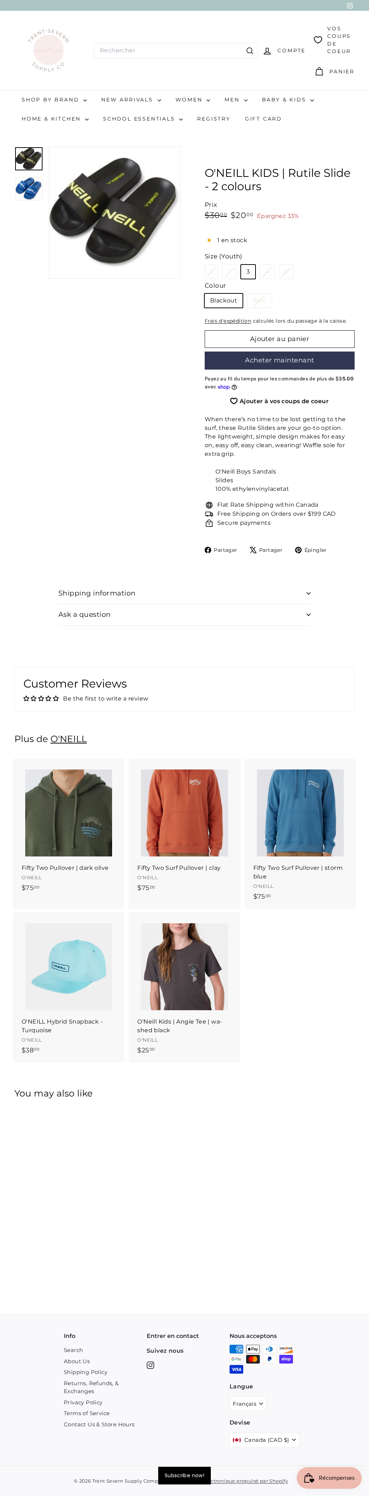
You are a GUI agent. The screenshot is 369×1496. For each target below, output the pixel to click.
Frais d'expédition (228, 321)
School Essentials (140, 118)
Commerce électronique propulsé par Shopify (231, 1481)
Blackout (223, 300)
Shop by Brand (51, 99)
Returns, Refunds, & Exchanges (91, 1387)
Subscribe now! (184, 1475)
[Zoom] (114, 212)
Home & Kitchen (52, 118)
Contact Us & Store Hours (99, 1424)
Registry (213, 118)
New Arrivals (128, 99)
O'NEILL (68, 738)
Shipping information (97, 593)
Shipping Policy (85, 1372)
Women (190, 99)
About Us (77, 1361)
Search (73, 1350)
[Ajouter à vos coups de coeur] (119, 794)
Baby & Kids (285, 99)
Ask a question (84, 614)
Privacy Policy (83, 1402)
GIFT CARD (263, 118)
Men (233, 99)
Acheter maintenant (279, 360)
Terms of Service (87, 1413)
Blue (262, 302)
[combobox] (176, 50)
